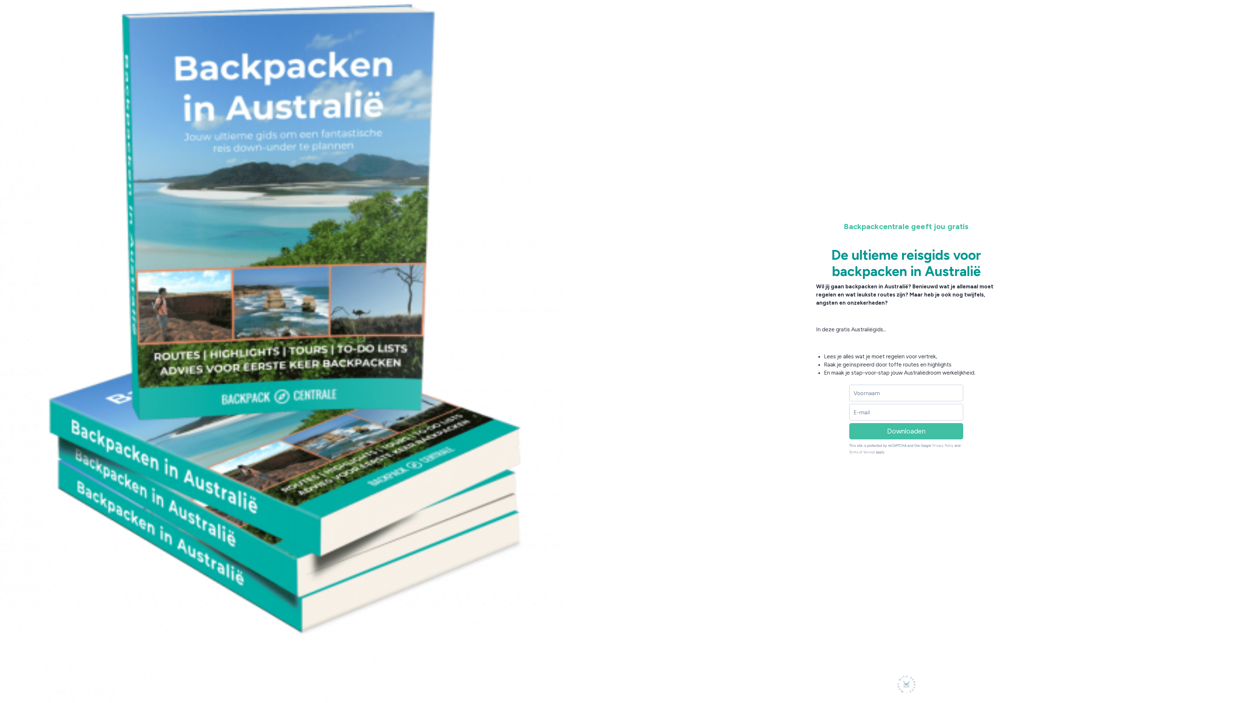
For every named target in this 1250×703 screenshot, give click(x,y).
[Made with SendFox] (906, 684)
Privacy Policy (943, 446)
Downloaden (906, 431)
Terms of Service (862, 452)
